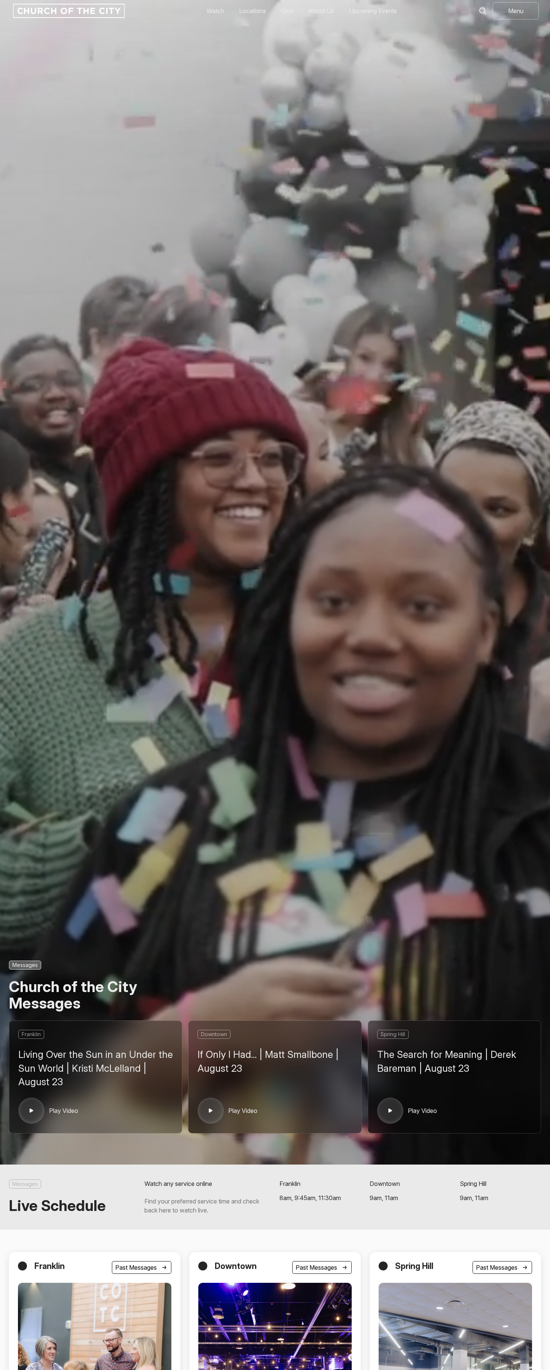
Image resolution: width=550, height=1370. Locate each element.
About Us (321, 11)
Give (287, 11)
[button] (516, 10)
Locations (252, 11)
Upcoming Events (373, 11)
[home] (68, 11)
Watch (215, 11)
